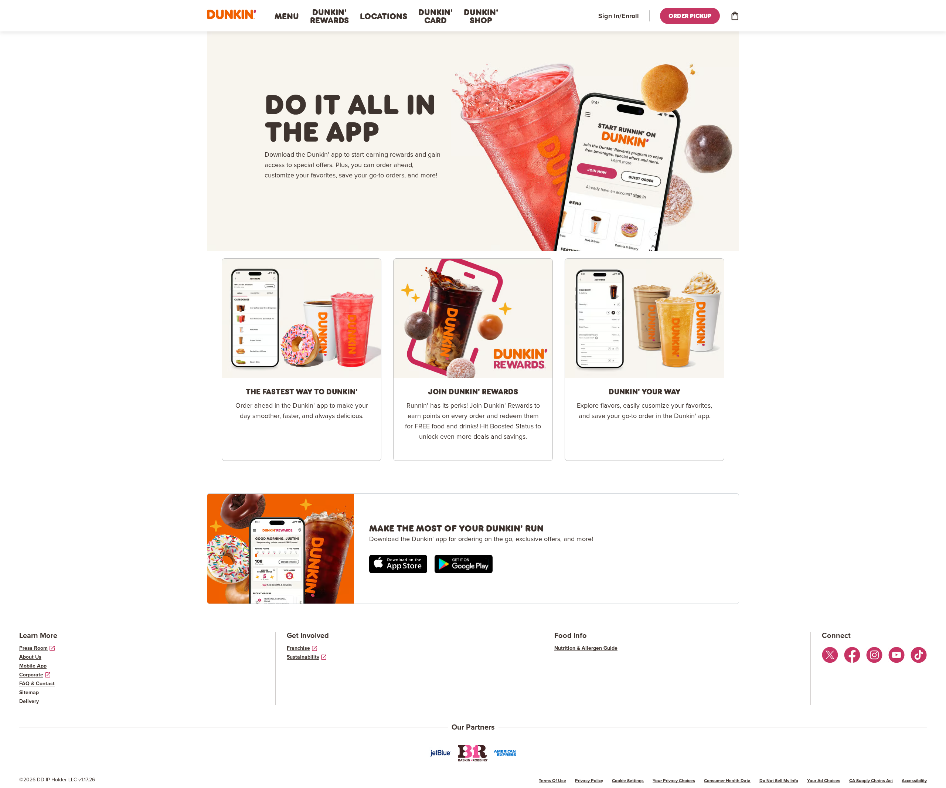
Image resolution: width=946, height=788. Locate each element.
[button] (231, 15)
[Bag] (734, 15)
